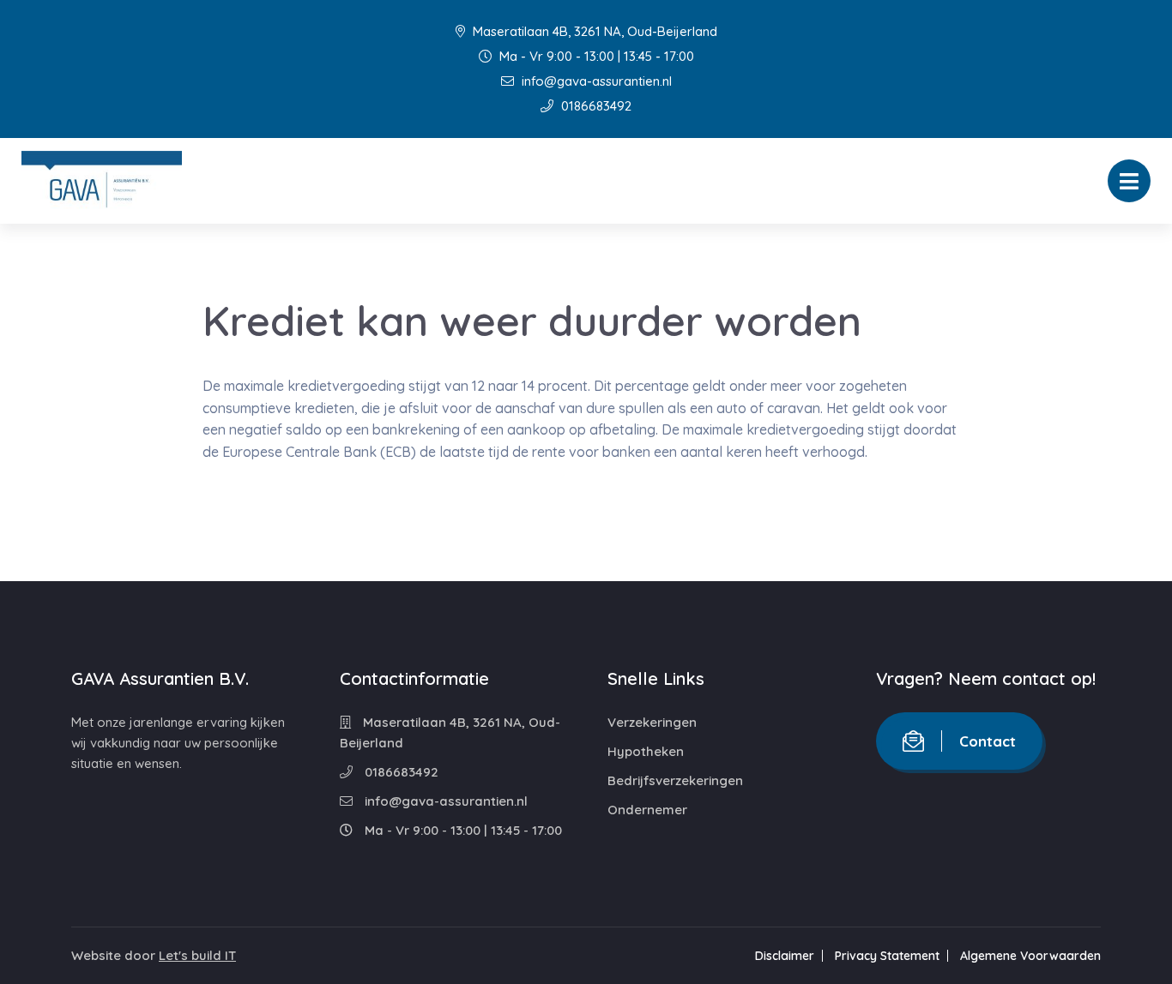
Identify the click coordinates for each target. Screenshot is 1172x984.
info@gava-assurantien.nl (595, 81)
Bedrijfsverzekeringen (675, 780)
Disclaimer (784, 955)
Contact (987, 741)
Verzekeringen (652, 722)
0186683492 (594, 106)
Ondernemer (647, 809)
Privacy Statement (887, 955)
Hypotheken (645, 751)
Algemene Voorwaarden (1030, 955)
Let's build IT (197, 955)
